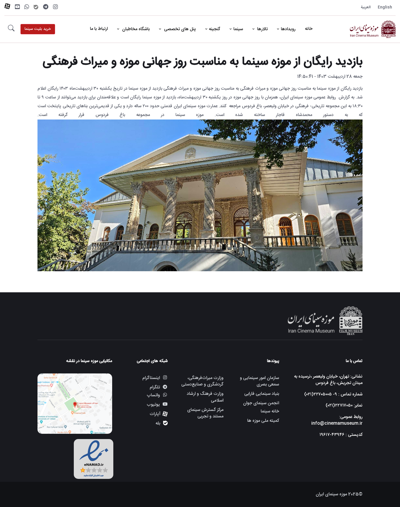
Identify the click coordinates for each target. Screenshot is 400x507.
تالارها (262, 29)
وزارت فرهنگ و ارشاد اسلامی (205, 397)
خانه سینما (270, 411)
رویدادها (288, 29)
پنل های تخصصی (179, 29)
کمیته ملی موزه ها (263, 420)
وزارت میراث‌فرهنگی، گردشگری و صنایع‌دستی (202, 381)
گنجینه (214, 29)
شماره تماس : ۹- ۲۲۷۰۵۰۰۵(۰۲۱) (333, 394)
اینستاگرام (151, 378)
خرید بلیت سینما (38, 29)
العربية (366, 7)
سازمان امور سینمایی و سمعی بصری (259, 381)
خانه (308, 29)
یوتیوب (153, 404)
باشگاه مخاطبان (135, 29)
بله (157, 423)
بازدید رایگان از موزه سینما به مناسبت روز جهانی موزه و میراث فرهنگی (203, 61)
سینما (238, 29)
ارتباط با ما (99, 29)
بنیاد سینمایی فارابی (261, 393)
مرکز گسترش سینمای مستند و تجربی (205, 413)
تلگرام (155, 387)
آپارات (155, 414)
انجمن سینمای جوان (261, 403)
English (385, 7)
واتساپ (153, 395)
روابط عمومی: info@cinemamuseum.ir (337, 420)
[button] (11, 29)
